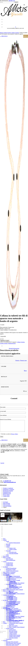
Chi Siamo (5, 502)
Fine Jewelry (6, 556)
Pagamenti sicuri (7, 492)
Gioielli (4, 540)
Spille (7, 554)
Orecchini (8, 550)
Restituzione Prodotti (8, 490)
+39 (7, 481)
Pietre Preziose (6, 503)
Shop (4, 538)
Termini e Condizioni (8, 488)
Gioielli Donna (9, 562)
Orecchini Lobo (12, 552)
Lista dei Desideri (7, 506)
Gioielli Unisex (9, 565)
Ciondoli (8, 545)
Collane (8, 546)
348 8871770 (12, 0)
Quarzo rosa (23, 360)
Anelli (7, 541)
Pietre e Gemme (7, 557)
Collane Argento (15, 32)
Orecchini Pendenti (13, 553)
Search (16, 2)
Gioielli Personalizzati (11, 568)
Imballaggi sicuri (7, 493)
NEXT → (25, 36)
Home (1, 32)
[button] (14, 348)
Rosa (25, 370)
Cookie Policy (6, 496)
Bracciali (8, 544)
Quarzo (17, 360)
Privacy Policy (14, 434)
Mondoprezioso (12, 343)
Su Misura (5, 566)
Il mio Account (6, 504)
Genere (4, 561)
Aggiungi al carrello (5, 340)
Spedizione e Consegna (8, 489)
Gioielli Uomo (9, 564)
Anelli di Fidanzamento (14, 542)
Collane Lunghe (13, 549)
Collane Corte (12, 548)
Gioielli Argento (7, 32)
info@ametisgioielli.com (10, 482)
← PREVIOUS (3, 36)
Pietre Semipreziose (10, 560)
